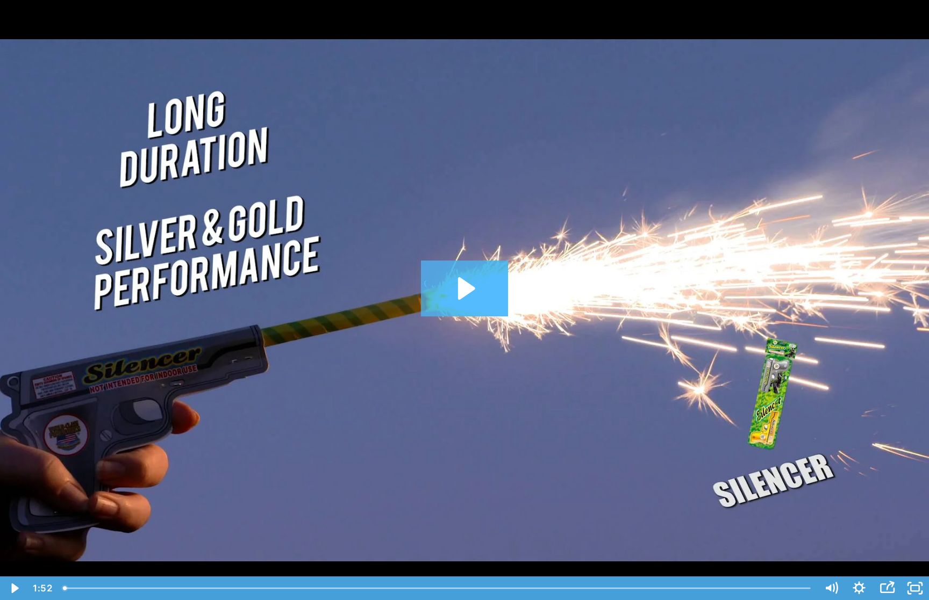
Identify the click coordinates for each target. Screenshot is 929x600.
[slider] (437, 588)
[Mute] (831, 588)
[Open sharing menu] (887, 588)
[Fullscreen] (915, 588)
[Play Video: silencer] (465, 288)
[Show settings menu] (859, 588)
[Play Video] (14, 588)
